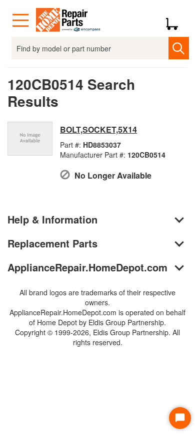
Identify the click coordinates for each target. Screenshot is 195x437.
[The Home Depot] (68, 20)
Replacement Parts (53, 243)
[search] (178, 48)
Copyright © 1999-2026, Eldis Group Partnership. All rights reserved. (97, 337)
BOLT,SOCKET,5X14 (98, 129)
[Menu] (20, 20)
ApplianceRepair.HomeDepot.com (88, 267)
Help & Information (53, 219)
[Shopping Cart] (176, 20)
